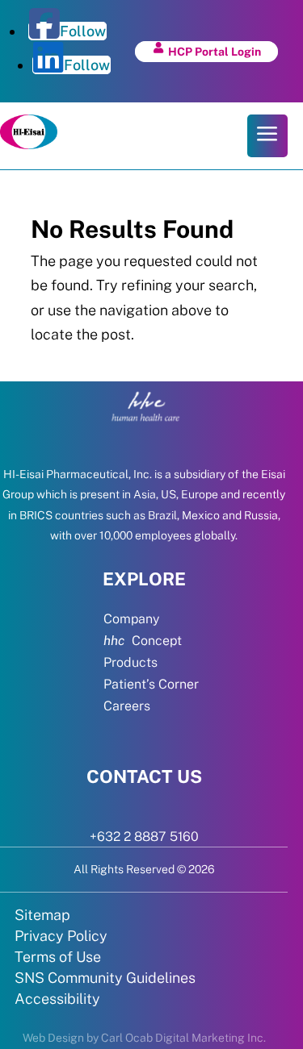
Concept (142, 640)
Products (130, 662)
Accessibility (57, 998)
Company (131, 618)
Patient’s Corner (151, 684)
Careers (126, 706)
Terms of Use (58, 956)
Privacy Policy (61, 935)
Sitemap (42, 914)
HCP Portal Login (214, 51)
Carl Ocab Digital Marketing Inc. (183, 1037)
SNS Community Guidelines (105, 977)
